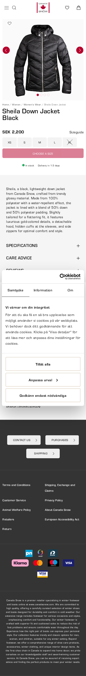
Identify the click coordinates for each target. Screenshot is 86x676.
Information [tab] (43, 290)
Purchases (60, 440)
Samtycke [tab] (15, 290)
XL (69, 142)
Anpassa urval (40, 379)
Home (5, 104)
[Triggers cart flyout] (78, 7)
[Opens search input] (14, 7)
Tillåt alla (43, 364)
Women (16, 104)
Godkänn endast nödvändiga (43, 395)
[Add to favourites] (9, 22)
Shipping (41, 453)
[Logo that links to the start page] (43, 7)
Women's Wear (32, 104)
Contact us (21, 440)
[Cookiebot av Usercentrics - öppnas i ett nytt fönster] (61, 277)
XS (9, 142)
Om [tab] (70, 290)
